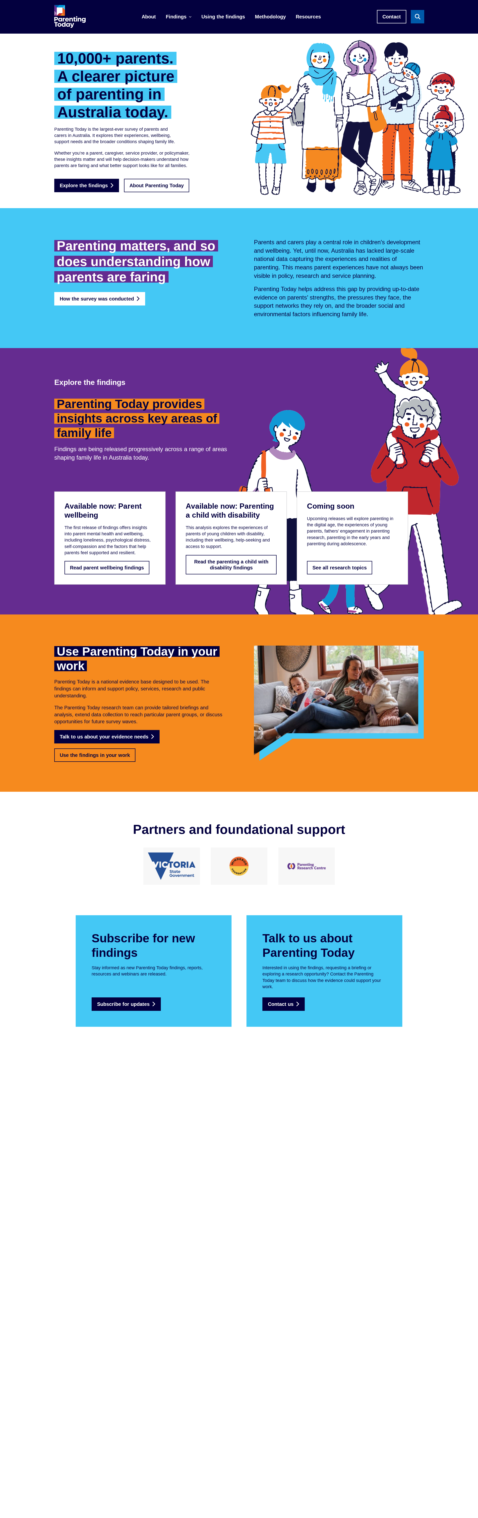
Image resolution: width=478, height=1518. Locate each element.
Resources (308, 16)
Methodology (270, 16)
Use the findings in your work (95, 755)
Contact (391, 16)
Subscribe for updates (123, 1004)
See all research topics (339, 567)
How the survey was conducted (97, 299)
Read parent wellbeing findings (107, 567)
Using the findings (223, 16)
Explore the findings (84, 185)
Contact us (281, 1004)
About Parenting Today (156, 185)
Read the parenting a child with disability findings (231, 564)
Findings (176, 16)
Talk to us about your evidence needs (104, 736)
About (149, 16)
